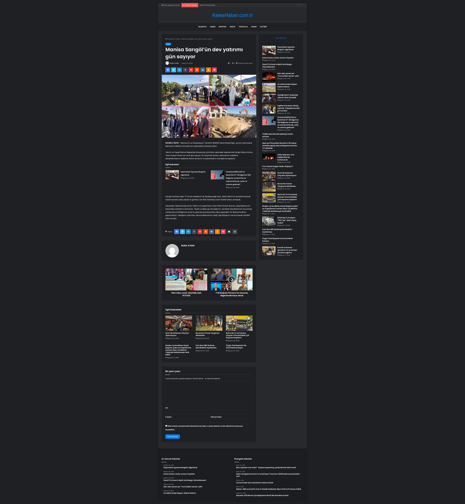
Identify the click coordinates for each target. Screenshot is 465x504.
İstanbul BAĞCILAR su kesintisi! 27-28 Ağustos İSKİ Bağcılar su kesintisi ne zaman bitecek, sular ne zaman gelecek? (238, 178)
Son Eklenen (281, 38)
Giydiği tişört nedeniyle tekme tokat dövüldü (287, 96)
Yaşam (254, 27)
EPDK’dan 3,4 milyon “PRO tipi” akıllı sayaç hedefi (286, 220)
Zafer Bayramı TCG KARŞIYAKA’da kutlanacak (285, 157)
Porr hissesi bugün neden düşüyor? (277, 166)
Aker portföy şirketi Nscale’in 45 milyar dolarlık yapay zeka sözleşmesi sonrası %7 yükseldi (279, 145)
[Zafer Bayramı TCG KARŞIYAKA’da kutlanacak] (269, 158)
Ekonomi (222, 27)
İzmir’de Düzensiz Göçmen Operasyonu (177, 334)
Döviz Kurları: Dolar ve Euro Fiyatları (278, 58)
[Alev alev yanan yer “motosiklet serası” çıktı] (269, 76)
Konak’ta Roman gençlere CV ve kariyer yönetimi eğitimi (287, 250)
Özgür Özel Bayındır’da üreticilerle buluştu (236, 346)
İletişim (263, 27)
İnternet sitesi (216, 417)
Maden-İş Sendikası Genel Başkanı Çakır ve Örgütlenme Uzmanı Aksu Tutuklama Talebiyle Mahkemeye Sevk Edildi (178, 350)
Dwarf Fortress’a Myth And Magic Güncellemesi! (217, 5)
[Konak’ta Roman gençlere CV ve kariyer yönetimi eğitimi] (269, 250)
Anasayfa (202, 27)
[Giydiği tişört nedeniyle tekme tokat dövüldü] (269, 98)
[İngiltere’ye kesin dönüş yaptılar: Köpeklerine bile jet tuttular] (269, 109)
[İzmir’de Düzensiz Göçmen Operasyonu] (178, 323)
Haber (212, 27)
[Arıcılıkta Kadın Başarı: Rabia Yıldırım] (269, 87)
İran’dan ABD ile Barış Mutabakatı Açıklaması (206, 346)
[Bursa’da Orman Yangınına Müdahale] (209, 323)
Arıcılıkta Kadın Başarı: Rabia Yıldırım (287, 85)
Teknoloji (243, 27)
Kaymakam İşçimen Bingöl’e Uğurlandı (286, 48)
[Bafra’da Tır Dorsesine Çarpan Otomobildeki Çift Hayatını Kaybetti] (239, 323)
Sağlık (232, 27)
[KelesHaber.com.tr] (232, 15)
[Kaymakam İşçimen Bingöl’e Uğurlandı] (172, 174)
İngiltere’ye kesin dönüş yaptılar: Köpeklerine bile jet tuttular (288, 108)
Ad (167, 408)
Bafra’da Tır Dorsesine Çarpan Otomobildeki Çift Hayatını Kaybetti (237, 335)
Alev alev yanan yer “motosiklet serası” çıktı (288, 74)
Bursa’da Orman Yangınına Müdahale (207, 334)
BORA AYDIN (174, 63)
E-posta (169, 417)
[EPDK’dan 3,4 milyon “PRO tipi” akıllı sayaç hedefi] (269, 221)
